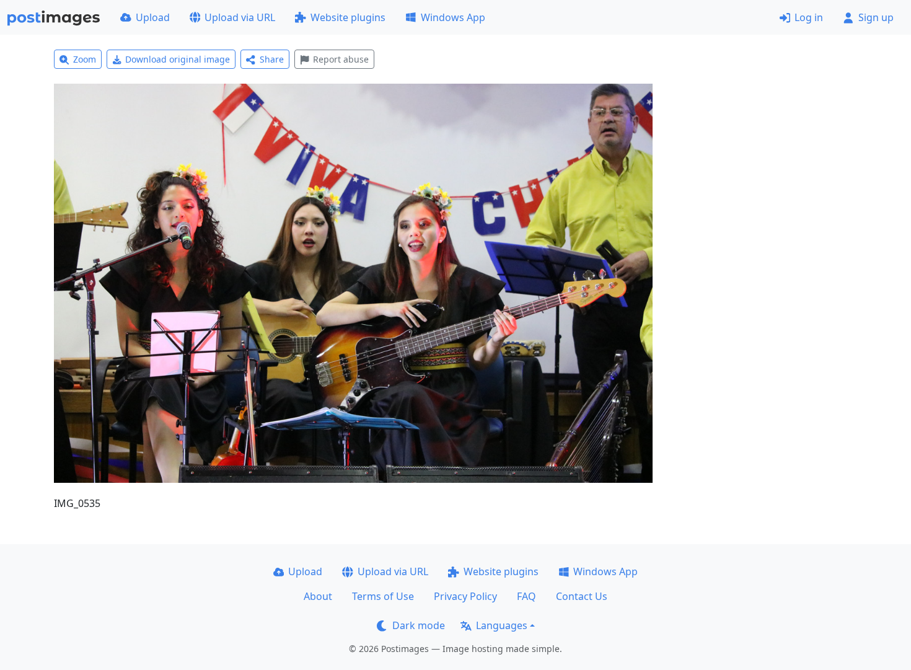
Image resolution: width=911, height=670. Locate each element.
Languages (501, 625)
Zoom (84, 59)
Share (272, 59)
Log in (808, 17)
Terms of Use (383, 596)
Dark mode (418, 625)
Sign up (876, 17)
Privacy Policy (465, 596)
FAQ (526, 596)
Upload (153, 17)
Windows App (453, 17)
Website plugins (347, 17)
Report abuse (341, 59)
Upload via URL (240, 17)
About (318, 596)
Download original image (177, 59)
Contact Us (581, 596)
